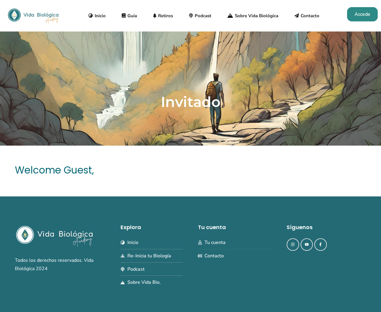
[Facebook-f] (320, 244)
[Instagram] (293, 244)
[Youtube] (307, 244)
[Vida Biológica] (33, 15)
